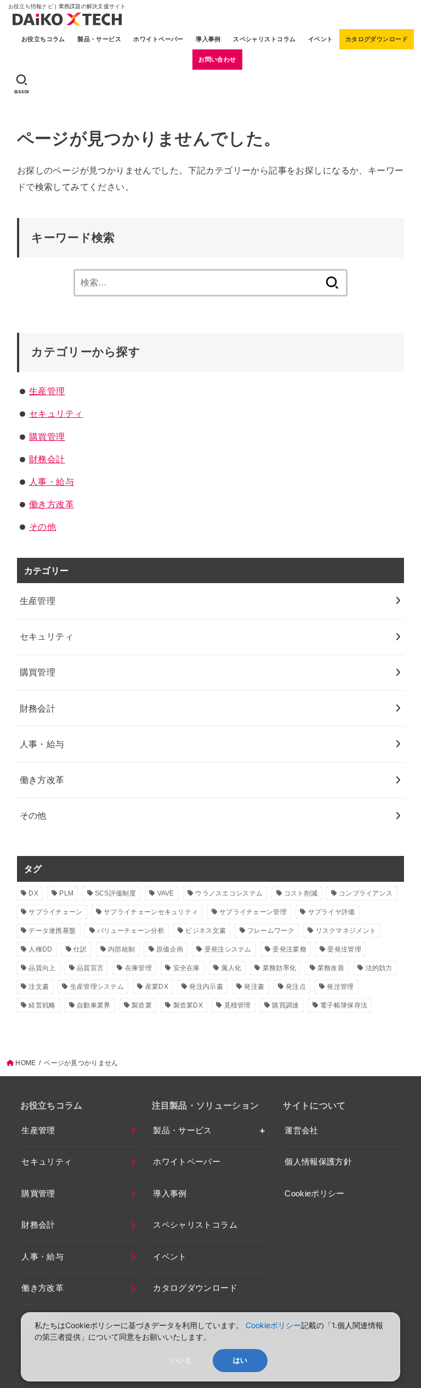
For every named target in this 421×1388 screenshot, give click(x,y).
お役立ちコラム (43, 39)
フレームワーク (270, 930)
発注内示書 (206, 986)
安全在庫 (186, 968)
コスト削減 (301, 893)
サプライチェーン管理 (253, 912)
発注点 (296, 986)
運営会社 (301, 1130)
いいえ (181, 1360)
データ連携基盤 (52, 930)
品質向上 (42, 968)
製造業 (142, 1005)
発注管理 (340, 986)
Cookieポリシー (315, 1193)
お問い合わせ (217, 59)
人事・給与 (51, 481)
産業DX (156, 986)
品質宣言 (90, 968)
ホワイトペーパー (158, 39)
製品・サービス (99, 39)
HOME (25, 1063)
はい (240, 1360)
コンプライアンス (365, 893)
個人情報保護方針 (318, 1161)
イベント (320, 39)
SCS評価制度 (115, 893)
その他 (42, 526)
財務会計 (47, 459)
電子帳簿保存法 (343, 1005)
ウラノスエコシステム (229, 893)
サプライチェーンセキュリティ (151, 912)
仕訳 (80, 949)
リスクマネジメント (346, 930)
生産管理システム (97, 986)
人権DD (40, 949)
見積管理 (237, 1005)
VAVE (165, 893)
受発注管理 (344, 949)
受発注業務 (289, 949)
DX (33, 893)
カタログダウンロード (376, 39)
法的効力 (379, 968)
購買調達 (285, 1005)
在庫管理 (138, 968)
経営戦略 (42, 1005)
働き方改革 (51, 504)
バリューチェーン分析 (130, 930)
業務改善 (330, 968)
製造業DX (188, 1005)
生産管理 (47, 391)
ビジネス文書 (205, 930)
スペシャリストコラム (264, 39)
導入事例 (208, 39)
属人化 (231, 968)
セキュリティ (56, 413)
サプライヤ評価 (331, 912)
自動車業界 (94, 1005)
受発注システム (228, 949)
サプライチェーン (55, 912)
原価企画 (169, 949)
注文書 (39, 986)
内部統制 (121, 949)
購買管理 (47, 436)
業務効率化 (280, 968)
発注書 (254, 986)
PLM (66, 893)
